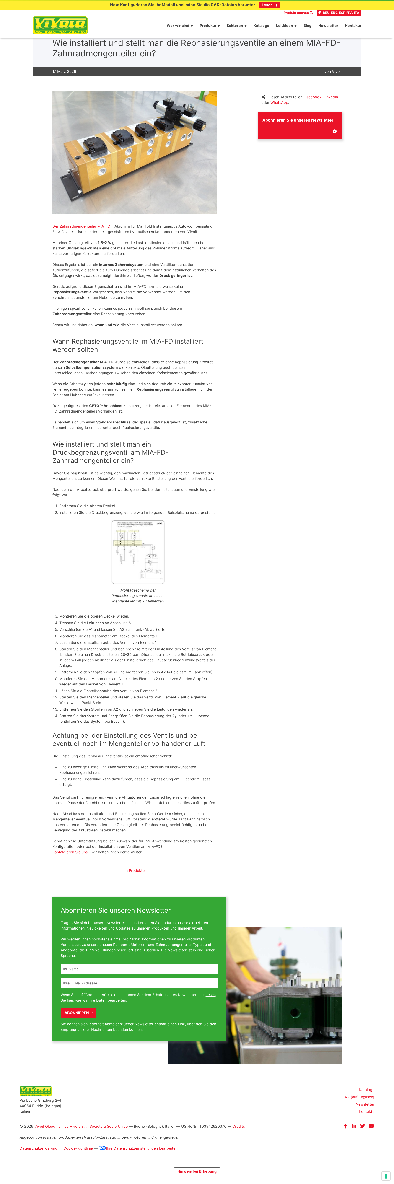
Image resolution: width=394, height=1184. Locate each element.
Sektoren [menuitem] (235, 25)
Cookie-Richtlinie (78, 1148)
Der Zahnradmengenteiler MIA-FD (81, 226)
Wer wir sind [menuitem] (178, 25)
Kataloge (366, 1089)
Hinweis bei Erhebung (197, 1171)
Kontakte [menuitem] (353, 25)
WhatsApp (279, 102)
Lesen (267, 5)
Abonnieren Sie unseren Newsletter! (298, 120)
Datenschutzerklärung (38, 1148)
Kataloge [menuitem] (261, 25)
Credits (238, 1126)
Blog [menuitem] (307, 25)
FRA (349, 13)
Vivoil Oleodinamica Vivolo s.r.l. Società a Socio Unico (81, 1126)
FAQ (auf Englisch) (358, 1097)
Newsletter (365, 1104)
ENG (334, 13)
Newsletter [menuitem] (328, 25)
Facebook (312, 97)
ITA (356, 13)
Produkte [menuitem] (208, 25)
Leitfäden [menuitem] (284, 25)
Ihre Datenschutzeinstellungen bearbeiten (141, 1148)
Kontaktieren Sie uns (70, 852)
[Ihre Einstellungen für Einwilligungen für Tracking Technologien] (386, 1176)
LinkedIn (331, 97)
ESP (342, 13)
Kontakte (366, 1111)
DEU (326, 13)
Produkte (137, 870)
